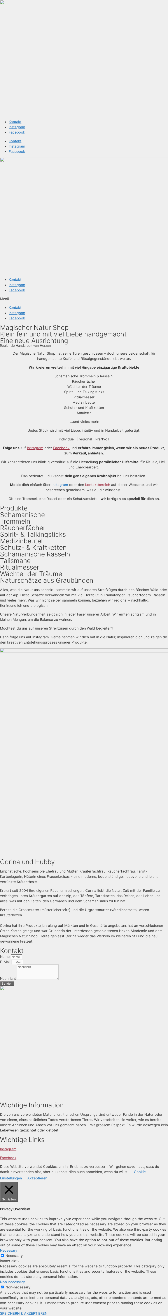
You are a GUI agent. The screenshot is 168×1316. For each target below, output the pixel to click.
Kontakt (15, 122)
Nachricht (8, 978)
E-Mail (6, 962)
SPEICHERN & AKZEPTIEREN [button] (23, 1313)
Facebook (17, 132)
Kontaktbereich (97, 484)
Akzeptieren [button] (37, 1178)
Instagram (17, 127)
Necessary (14, 1255)
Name (5, 956)
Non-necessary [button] (12, 1282)
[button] (84, 298)
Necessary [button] (8, 1250)
